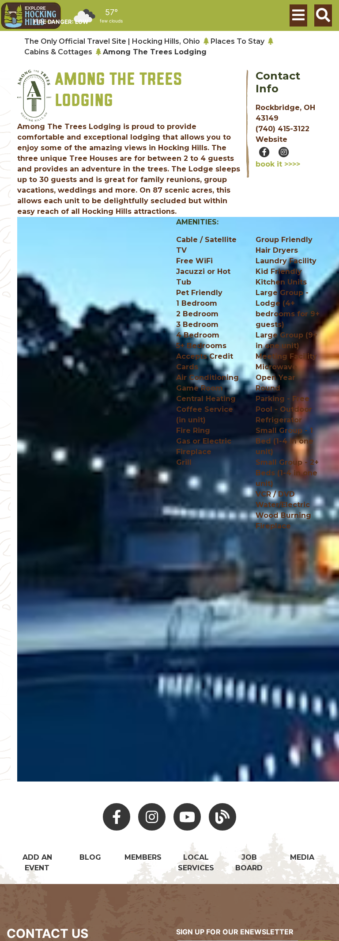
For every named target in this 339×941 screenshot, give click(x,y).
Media (302, 857)
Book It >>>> (278, 164)
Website (271, 139)
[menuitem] (31, 15)
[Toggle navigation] (298, 15)
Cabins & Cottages (58, 52)
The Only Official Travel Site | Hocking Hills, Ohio (112, 41)
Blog (90, 857)
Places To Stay (237, 41)
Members (143, 857)
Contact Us (47, 933)
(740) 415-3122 (282, 129)
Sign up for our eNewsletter (235, 931)
